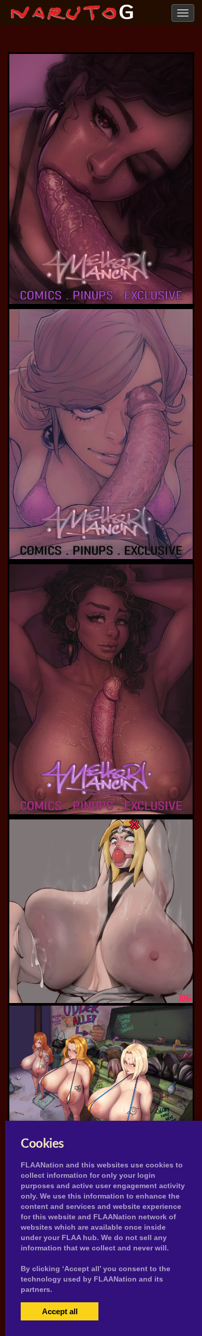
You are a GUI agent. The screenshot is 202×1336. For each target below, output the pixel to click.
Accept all (60, 1311)
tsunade (101, 974)
